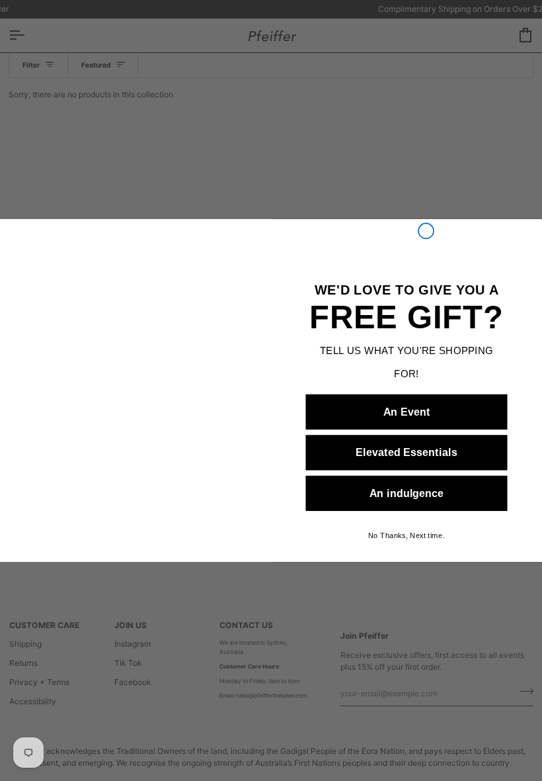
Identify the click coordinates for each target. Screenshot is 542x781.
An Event (407, 412)
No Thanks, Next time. (406, 535)
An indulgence (406, 493)
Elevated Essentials (407, 453)
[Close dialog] (426, 230)
